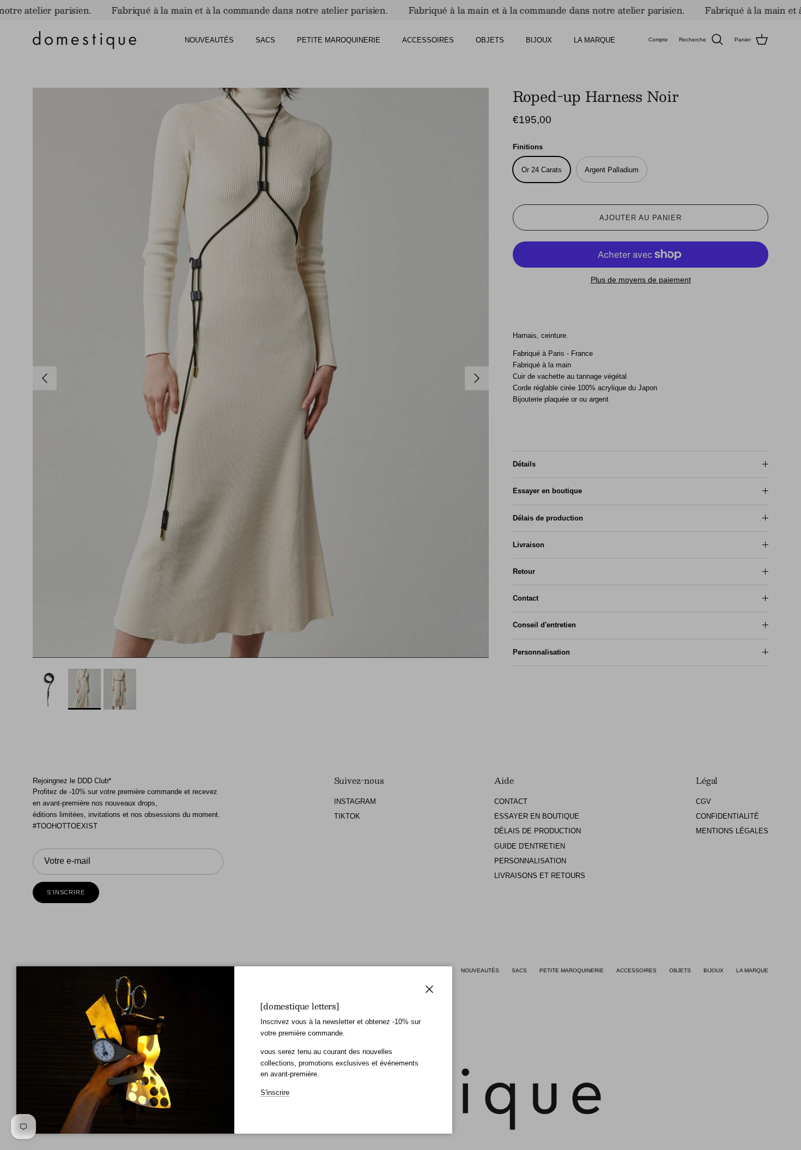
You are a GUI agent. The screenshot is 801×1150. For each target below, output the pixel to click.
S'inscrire (274, 1092)
